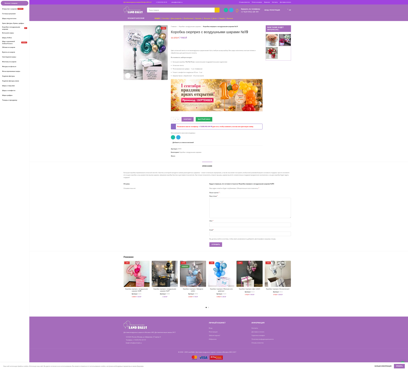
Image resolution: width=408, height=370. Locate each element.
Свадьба (222, 18)
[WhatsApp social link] (226, 10)
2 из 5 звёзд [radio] (224, 192)
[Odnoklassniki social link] (181, 156)
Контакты (275, 2)
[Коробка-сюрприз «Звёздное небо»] (193, 274)
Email (211, 230)
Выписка (230, 18)
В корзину (187, 119)
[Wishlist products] (283, 10)
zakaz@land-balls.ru (177, 2)
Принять (399, 366)
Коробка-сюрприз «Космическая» (278, 289)
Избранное (213, 339)
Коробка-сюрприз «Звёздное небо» (193, 290)
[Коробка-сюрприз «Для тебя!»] (249, 274)
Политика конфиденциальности (263, 339)
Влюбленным (188, 18)
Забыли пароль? (214, 335)
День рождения (176, 18)
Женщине (207, 18)
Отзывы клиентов (244, 2)
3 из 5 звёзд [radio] (226, 192)
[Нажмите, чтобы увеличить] (127, 75)
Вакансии (267, 2)
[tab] (207, 165)
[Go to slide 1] (206, 307)
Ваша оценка (214, 192)
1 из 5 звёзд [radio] (222, 192)
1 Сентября (165, 18)
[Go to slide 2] (208, 307)
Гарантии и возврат (258, 335)
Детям (214, 18)
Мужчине (198, 18)
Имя (211, 221)
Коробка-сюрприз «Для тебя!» (249, 289)
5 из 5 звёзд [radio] (229, 192)
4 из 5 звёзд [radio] (227, 192)
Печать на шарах (257, 2)
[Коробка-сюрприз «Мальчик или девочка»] (221, 274)
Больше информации (383, 366)
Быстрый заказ (204, 119)
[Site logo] (133, 10)
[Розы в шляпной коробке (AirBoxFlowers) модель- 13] (285, 40)
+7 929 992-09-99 (250, 11)
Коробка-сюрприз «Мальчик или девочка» (221, 290)
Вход (210, 328)
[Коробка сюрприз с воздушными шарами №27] (165, 274)
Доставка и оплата (285, 2)
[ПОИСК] (217, 10)
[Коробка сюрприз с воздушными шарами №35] (137, 274)
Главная (174, 26)
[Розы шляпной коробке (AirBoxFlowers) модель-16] (272, 40)
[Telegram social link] (231, 10)
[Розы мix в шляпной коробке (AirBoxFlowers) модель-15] (272, 53)
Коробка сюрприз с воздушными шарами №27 (164, 290)
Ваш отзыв (213, 196)
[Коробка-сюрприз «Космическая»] (278, 274)
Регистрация (213, 332)
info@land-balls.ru (136, 343)
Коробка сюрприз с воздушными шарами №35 (136, 290)
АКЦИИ (157, 18)
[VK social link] (184, 156)
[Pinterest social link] (176, 156)
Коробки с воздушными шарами (190, 26)
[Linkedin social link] (179, 156)
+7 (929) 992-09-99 (161, 2)
